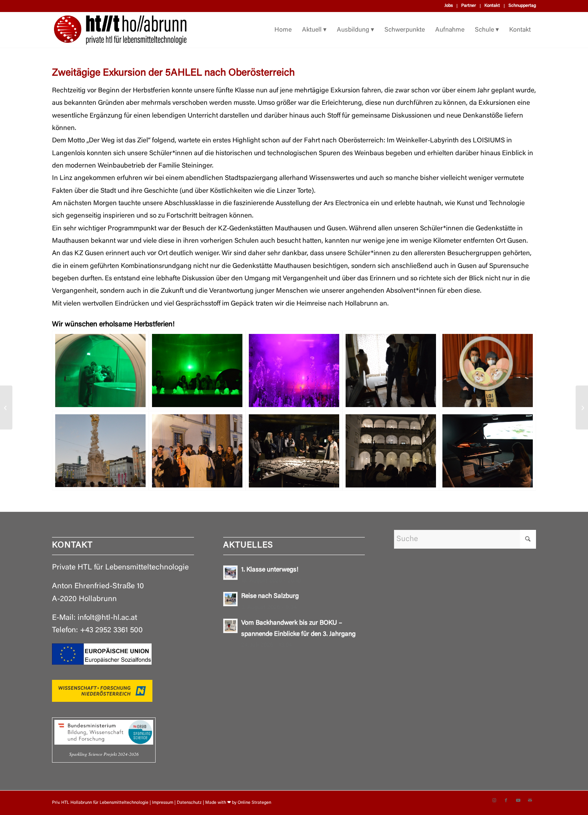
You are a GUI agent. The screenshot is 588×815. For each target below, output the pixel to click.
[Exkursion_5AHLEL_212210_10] (487, 451)
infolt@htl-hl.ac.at (107, 618)
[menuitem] (448, 6)
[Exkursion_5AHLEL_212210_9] (390, 451)
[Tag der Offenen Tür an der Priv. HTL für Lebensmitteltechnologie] (6, 407)
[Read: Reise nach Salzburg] (230, 599)
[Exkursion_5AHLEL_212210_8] (294, 451)
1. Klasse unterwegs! (269, 570)
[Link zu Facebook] (506, 801)
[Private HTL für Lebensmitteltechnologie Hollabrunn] (120, 30)
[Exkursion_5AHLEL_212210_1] (100, 370)
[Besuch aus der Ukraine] (582, 407)
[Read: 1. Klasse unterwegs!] (230, 572)
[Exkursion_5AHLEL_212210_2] (197, 370)
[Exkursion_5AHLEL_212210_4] (390, 370)
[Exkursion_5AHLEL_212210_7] (197, 451)
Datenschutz (189, 803)
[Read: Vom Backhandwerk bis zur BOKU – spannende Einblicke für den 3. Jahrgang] (230, 626)
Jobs (448, 6)
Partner (468, 6)
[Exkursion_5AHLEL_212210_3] (294, 370)
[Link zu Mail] (530, 801)
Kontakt (492, 6)
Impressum (162, 803)
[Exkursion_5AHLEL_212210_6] (100, 451)
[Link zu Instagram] (494, 801)
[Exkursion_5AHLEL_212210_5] (487, 370)
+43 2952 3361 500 (111, 630)
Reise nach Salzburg (270, 596)
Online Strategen (254, 803)
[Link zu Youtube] (518, 801)
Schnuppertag (522, 6)
